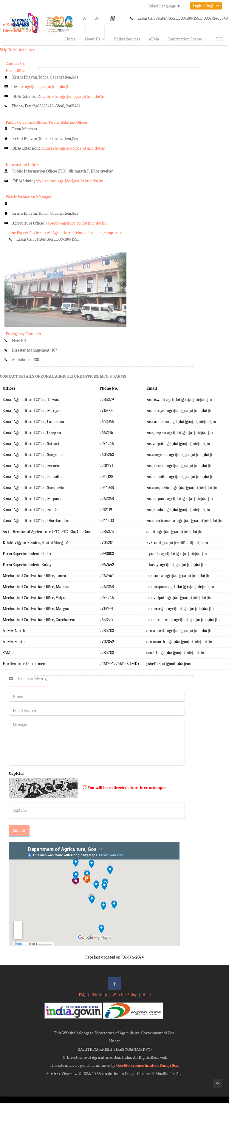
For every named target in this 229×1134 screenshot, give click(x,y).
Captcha (16, 773)
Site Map (99, 994)
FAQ (82, 994)
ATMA (154, 39)
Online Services (127, 39)
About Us (92, 39)
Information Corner (185, 39)
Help (147, 994)
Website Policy (124, 994)
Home (70, 39)
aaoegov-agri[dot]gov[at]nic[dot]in (76, 223)
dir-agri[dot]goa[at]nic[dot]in (44, 86)
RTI (219, 39)
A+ (97, 18)
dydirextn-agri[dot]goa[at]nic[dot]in (73, 96)
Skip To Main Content (18, 49)
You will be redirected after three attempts (126, 787)
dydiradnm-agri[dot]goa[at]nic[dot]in (70, 180)
